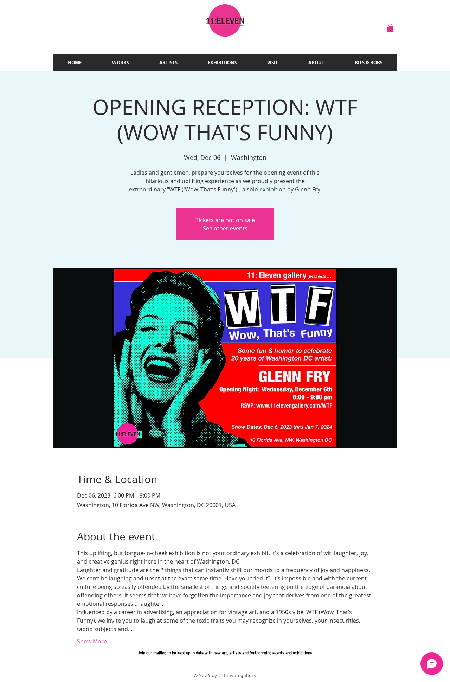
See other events (225, 228)
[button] (390, 28)
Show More (92, 641)
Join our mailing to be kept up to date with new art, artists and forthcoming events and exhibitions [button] (225, 653)
